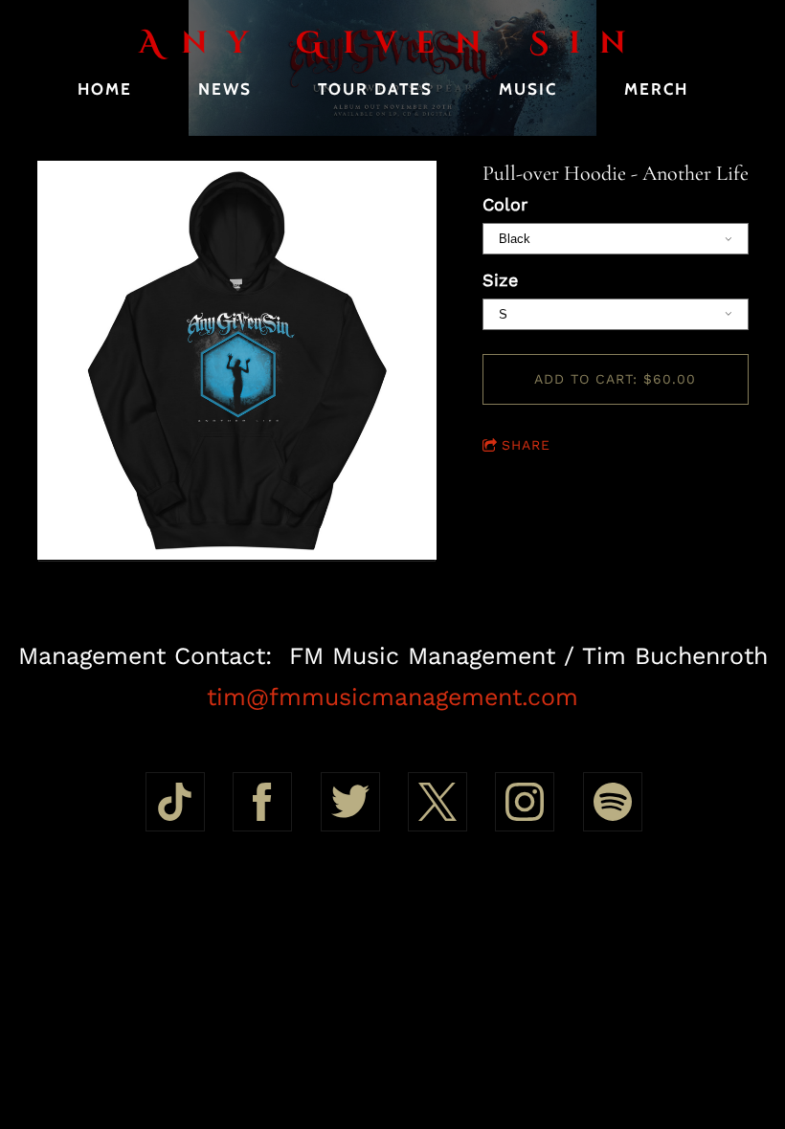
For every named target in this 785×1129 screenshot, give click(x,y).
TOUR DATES (375, 89)
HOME (105, 89)
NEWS (225, 89)
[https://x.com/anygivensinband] (437, 801)
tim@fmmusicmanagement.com (392, 697)
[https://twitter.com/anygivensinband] (350, 801)
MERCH (656, 89)
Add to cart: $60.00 (615, 379)
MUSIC (528, 89)
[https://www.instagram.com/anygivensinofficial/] (524, 801)
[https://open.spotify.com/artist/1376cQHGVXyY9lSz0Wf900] (612, 801)
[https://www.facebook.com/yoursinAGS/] (262, 801)
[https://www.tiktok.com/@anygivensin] (175, 801)
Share (526, 445)
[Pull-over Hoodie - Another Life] (237, 362)
